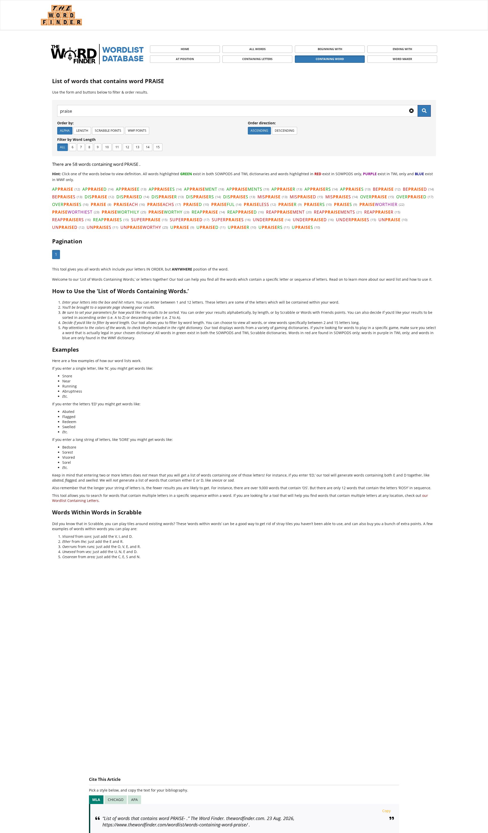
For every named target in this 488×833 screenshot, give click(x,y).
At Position (185, 59)
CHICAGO (116, 799)
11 (117, 147)
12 (127, 147)
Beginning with (330, 49)
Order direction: (262, 123)
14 (147, 147)
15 (158, 147)
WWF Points (137, 130)
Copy (386, 810)
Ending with (402, 49)
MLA (96, 799)
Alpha (65, 130)
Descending (284, 130)
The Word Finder (61, 15)
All (62, 147)
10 (107, 147)
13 (137, 147)
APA (134, 799)
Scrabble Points (108, 130)
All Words (257, 49)
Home (185, 49)
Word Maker (402, 59)
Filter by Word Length (76, 139)
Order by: (65, 123)
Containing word (330, 59)
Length (82, 130)
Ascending (259, 130)
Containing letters (257, 59)
